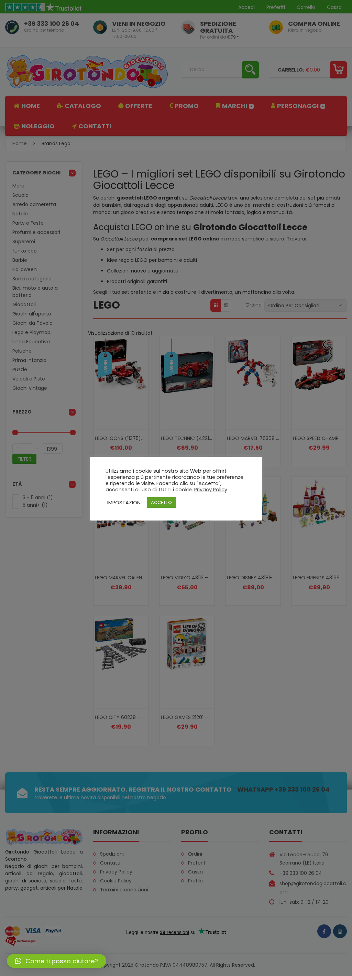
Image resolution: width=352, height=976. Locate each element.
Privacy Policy (210, 489)
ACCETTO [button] (161, 502)
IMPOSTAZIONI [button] (124, 503)
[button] (56, 961)
